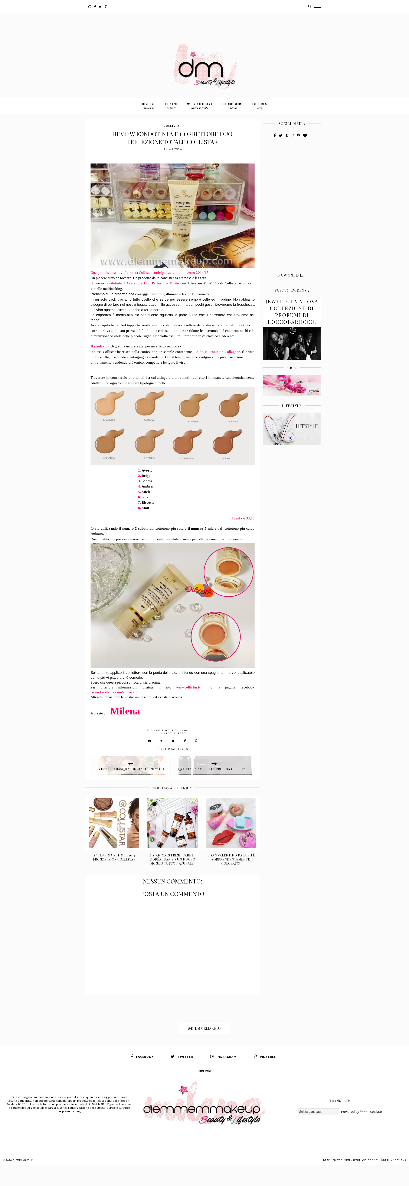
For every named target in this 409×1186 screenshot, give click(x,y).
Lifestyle (171, 106)
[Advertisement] (204, 23)
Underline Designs (392, 1160)
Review (183, 748)
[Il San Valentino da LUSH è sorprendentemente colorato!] (231, 823)
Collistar (173, 126)
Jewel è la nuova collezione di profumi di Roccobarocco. (291, 311)
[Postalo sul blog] (161, 741)
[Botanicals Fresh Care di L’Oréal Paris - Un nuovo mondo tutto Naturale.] (173, 823)
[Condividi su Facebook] (185, 741)
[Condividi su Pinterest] (196, 741)
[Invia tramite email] (149, 741)
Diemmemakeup (23, 1160)
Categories (259, 106)
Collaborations (232, 106)
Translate (375, 1111)
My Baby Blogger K (200, 106)
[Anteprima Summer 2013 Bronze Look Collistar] (114, 823)
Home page (149, 106)
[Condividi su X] (173, 741)
